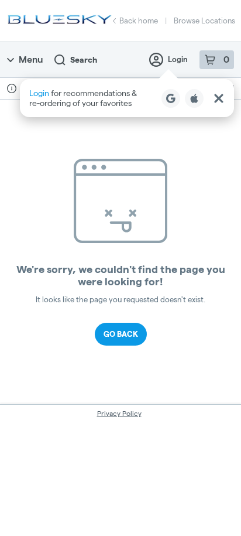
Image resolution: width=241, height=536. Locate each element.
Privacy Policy (119, 413)
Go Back (121, 334)
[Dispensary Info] (11, 88)
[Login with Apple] (194, 98)
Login (178, 59)
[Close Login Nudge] (219, 98)
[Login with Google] (170, 98)
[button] (127, 98)
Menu (31, 59)
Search (83, 59)
